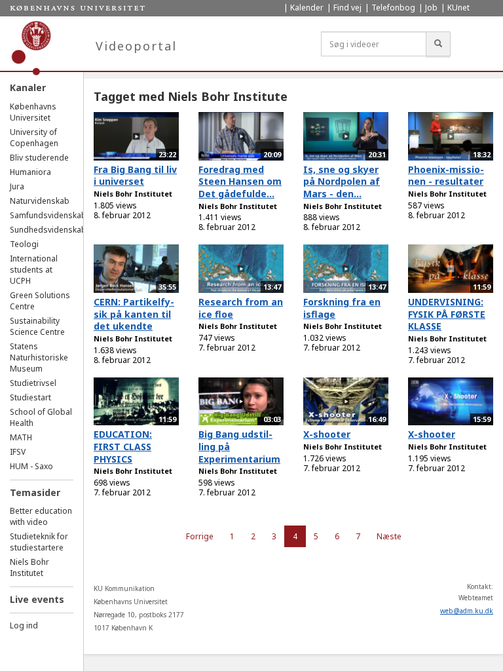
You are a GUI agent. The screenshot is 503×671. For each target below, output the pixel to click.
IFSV (18, 451)
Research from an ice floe (240, 308)
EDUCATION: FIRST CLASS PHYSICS (123, 446)
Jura (17, 186)
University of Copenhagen (34, 137)
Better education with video (41, 516)
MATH (21, 437)
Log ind (24, 625)
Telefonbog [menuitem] (393, 7)
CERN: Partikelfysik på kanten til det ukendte (134, 314)
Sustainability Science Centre (37, 326)
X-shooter (326, 434)
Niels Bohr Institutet (29, 567)
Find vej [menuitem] (347, 7)
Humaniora (30, 172)
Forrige (200, 536)
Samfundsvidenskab (48, 215)
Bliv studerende (39, 157)
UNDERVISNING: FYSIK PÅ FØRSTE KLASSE (446, 314)
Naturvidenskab (39, 200)
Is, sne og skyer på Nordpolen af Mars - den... (341, 181)
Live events (37, 599)
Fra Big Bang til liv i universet (135, 175)
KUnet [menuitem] (458, 7)
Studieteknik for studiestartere (39, 542)
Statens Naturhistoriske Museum (39, 357)
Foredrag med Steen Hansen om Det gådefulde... (240, 181)
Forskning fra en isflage (342, 308)
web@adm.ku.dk (466, 610)
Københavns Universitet (33, 112)
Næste (389, 536)
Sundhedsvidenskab (48, 229)
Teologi (24, 244)
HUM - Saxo (31, 466)
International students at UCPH (34, 269)
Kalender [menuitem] (307, 7)
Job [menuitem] (431, 7)
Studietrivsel (33, 383)
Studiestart (30, 397)
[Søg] (438, 43)
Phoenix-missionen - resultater (446, 175)
